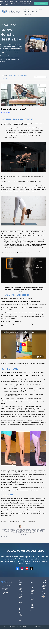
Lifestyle (16, 75)
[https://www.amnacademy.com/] (10, 12)
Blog (31, 587)
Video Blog (5, 78)
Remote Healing (37, 9)
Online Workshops (20, 588)
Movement (23, 75)
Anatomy (4, 75)
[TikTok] (31, 568)
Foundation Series (20, 593)
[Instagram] (23, 534)
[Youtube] (25, 534)
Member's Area (27, 14)
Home (24, 9)
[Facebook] (21, 534)
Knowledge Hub (32, 12)
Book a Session (20, 610)
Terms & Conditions (44, 590)
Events (24, 12)
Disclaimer (44, 594)
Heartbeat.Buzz (45, 626)
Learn (29, 9)
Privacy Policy (44, 586)
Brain (10, 75)
